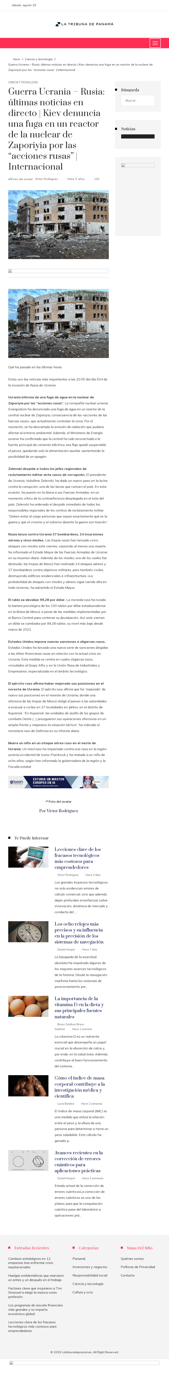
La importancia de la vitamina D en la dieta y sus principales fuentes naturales (79, 1008)
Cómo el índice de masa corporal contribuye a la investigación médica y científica (80, 1087)
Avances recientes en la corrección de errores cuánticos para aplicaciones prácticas (79, 1162)
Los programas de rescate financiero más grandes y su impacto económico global (35, 1309)
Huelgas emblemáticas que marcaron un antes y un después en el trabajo (36, 1277)
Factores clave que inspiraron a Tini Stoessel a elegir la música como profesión (35, 1292)
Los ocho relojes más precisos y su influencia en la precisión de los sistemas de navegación (79, 933)
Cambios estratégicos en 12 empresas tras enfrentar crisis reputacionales (30, 1263)
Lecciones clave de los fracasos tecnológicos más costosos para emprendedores (78, 859)
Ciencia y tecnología (23, 82)
